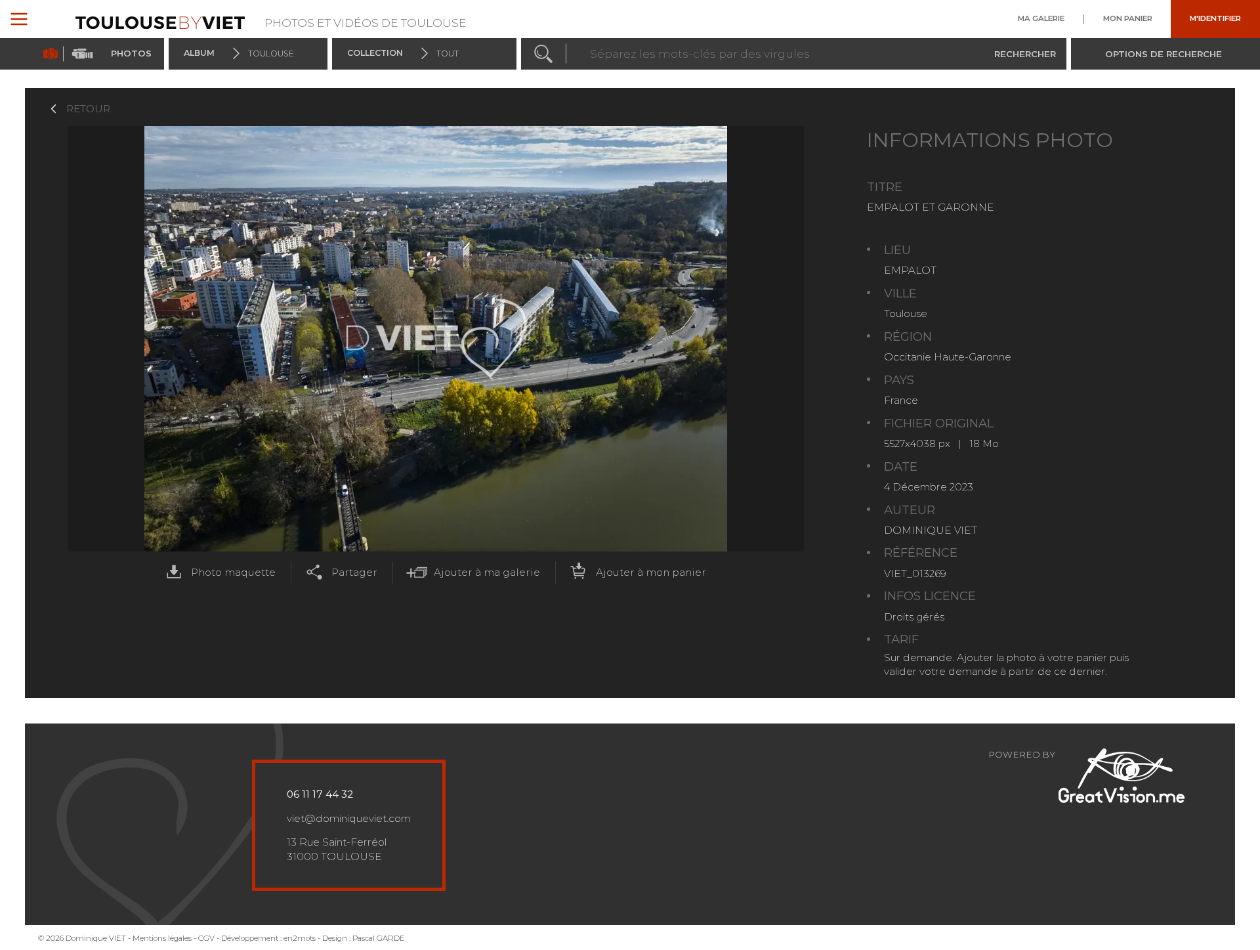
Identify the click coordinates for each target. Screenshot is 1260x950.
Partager (354, 572)
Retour (88, 108)
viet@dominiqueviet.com (349, 818)
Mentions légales (162, 938)
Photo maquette (233, 572)
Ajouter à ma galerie (487, 572)
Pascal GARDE (378, 938)
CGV (206, 938)
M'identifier (1215, 18)
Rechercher (1025, 53)
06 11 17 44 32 (320, 794)
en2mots (300, 938)
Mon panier (1127, 18)
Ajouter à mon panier (651, 572)
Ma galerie (1041, 18)
